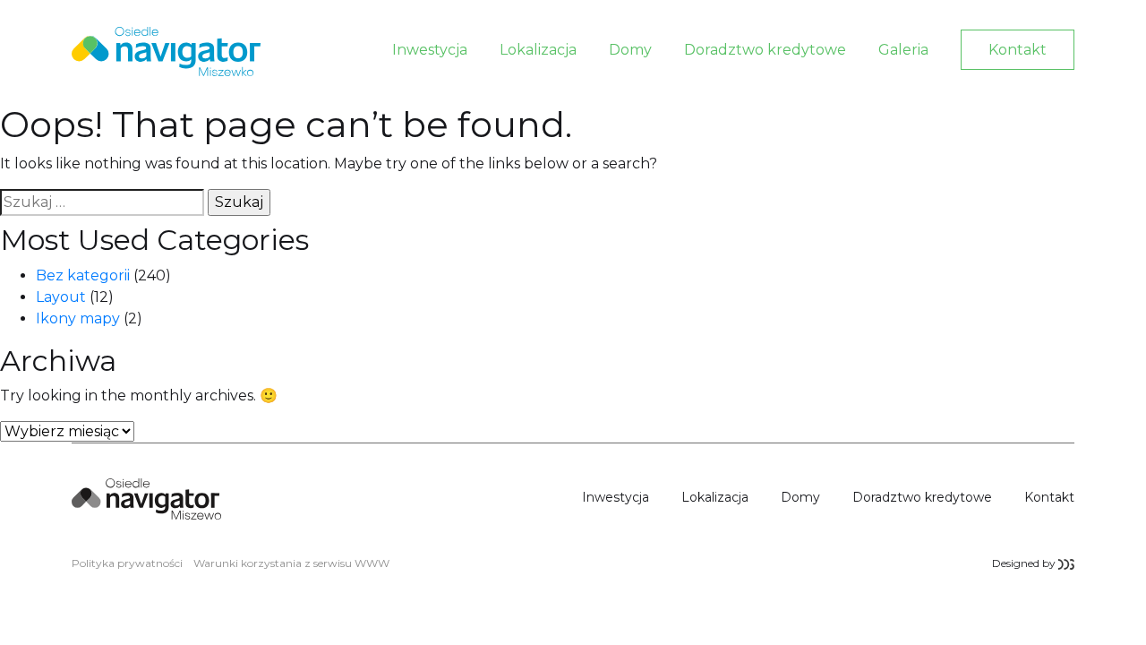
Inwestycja (429, 49)
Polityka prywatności (127, 563)
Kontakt (1017, 49)
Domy (630, 49)
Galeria (903, 49)
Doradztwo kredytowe (765, 49)
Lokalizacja (538, 49)
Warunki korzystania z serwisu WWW (291, 563)
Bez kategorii (83, 275)
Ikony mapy (78, 318)
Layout (61, 296)
